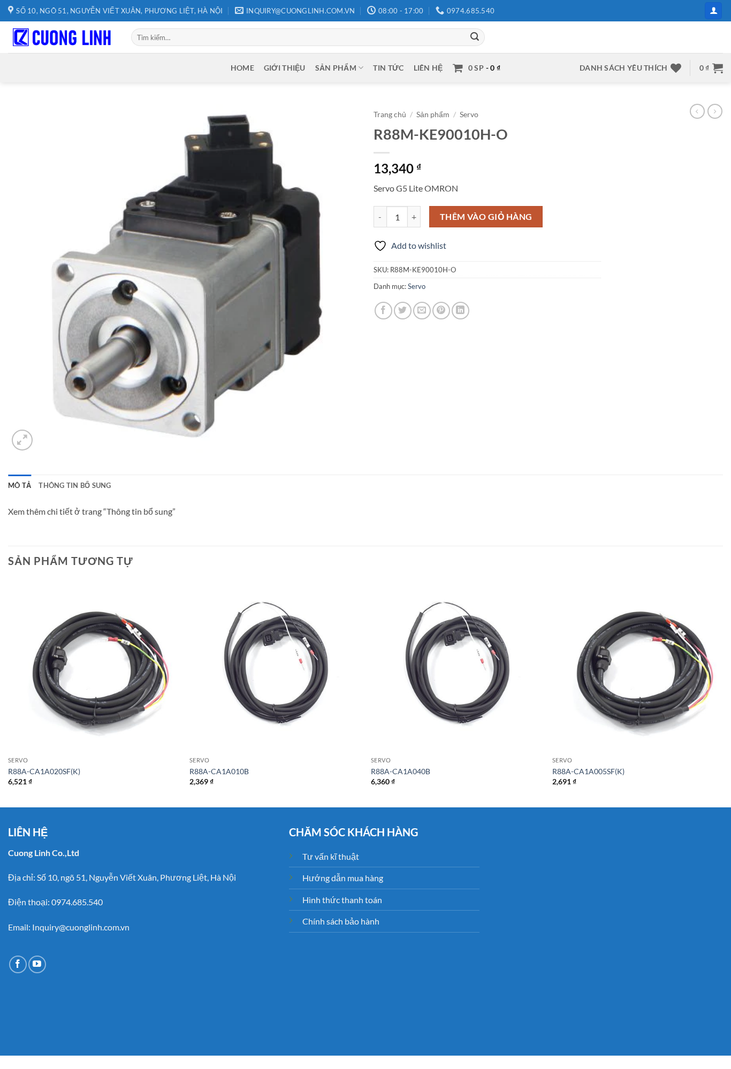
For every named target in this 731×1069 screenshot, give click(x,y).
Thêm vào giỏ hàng (486, 217)
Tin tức (388, 67)
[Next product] (697, 111)
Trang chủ (390, 114)
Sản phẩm (335, 67)
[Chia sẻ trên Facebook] (383, 310)
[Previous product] (714, 111)
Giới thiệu (285, 67)
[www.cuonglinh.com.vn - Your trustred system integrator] (61, 37)
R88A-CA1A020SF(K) (44, 771)
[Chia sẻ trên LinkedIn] (460, 310)
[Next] (722, 692)
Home (242, 67)
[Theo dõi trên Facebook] (18, 964)
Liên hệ (428, 67)
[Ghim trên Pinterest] (441, 310)
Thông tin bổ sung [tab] (75, 485)
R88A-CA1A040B (400, 771)
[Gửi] (475, 37)
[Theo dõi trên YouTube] (37, 964)
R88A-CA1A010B (219, 771)
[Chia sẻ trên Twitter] (403, 310)
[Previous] (9, 692)
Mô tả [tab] (19, 485)
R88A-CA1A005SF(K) (588, 771)
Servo (469, 114)
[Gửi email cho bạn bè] (422, 310)
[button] (713, 11)
